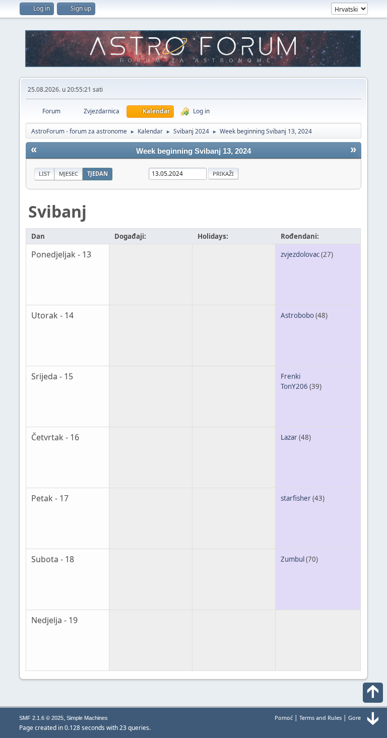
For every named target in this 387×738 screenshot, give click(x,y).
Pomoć (284, 717)
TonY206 (294, 386)
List (44, 173)
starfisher (296, 498)
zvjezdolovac (300, 254)
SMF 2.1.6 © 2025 (41, 718)
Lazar (289, 437)
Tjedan (97, 173)
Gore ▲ (358, 717)
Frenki (290, 376)
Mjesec (68, 173)
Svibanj (57, 211)
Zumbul (292, 559)
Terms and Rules (320, 717)
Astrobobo (297, 315)
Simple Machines (87, 718)
